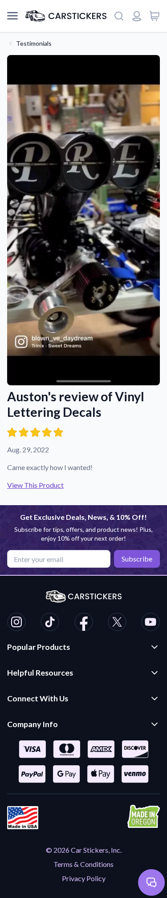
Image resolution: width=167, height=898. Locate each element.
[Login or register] (136, 16)
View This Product (35, 485)
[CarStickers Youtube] (150, 623)
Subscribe (137, 558)
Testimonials (34, 43)
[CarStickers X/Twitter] (117, 623)
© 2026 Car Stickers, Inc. (84, 850)
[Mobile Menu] (12, 16)
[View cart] (154, 16)
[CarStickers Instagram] (16, 623)
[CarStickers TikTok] (50, 623)
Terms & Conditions (83, 864)
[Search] (119, 16)
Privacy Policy (84, 878)
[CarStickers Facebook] (83, 623)
